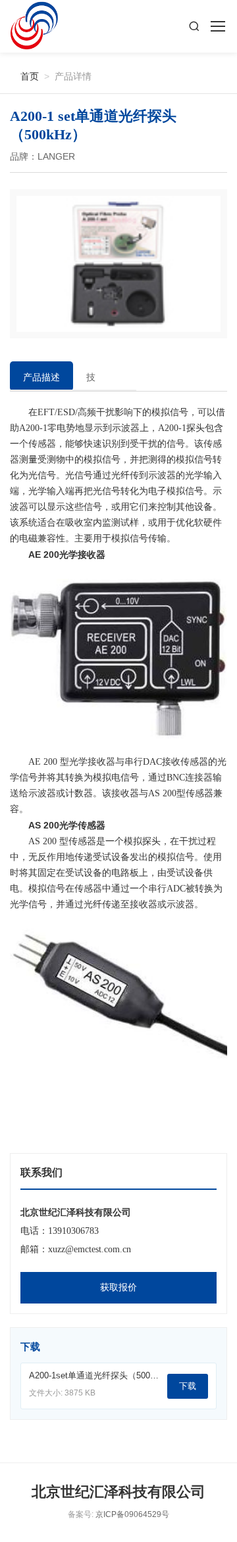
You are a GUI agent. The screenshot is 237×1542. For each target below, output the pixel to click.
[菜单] (217, 26)
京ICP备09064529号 (132, 1514)
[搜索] (194, 26)
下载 (187, 1386)
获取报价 (118, 1287)
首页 (24, 75)
